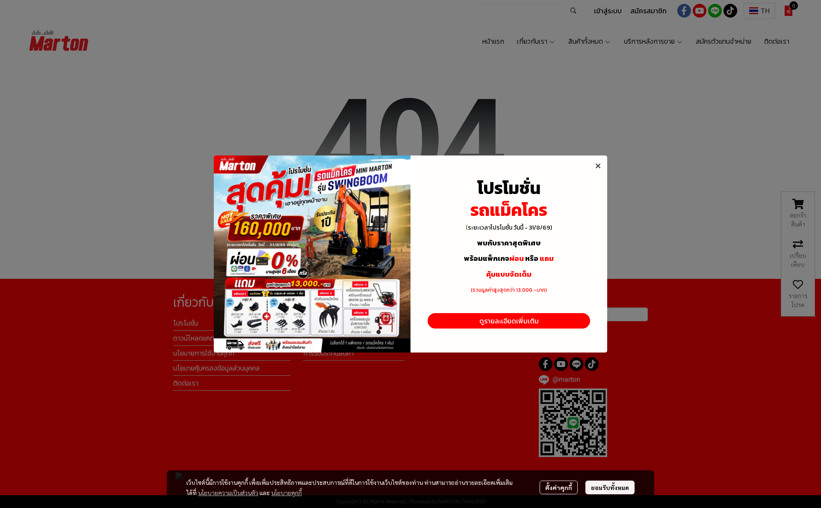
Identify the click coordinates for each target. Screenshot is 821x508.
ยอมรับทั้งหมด (610, 487)
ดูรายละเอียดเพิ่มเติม (509, 321)
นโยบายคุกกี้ (286, 492)
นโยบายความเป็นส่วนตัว (228, 492)
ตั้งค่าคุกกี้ (558, 487)
